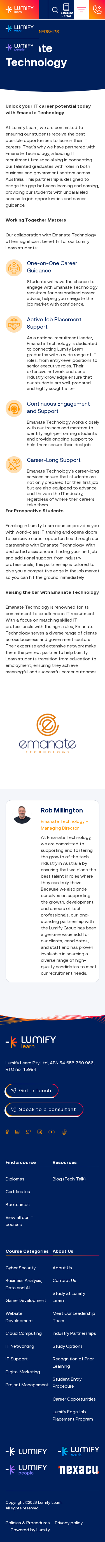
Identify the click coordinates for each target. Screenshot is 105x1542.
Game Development (26, 1300)
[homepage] (20, 9)
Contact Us (64, 1280)
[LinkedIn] (17, 1131)
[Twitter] (28, 1131)
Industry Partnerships (74, 1333)
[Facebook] (7, 1131)
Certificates (18, 1191)
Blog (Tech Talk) (69, 1178)
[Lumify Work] (19, 28)
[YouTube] (51, 1131)
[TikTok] (64, 1131)
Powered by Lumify (30, 1529)
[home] (31, 1041)
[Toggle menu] (81, 9)
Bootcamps (18, 1204)
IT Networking (20, 1346)
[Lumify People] (19, 47)
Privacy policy (69, 1522)
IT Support (17, 1358)
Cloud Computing (24, 1333)
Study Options (68, 1346)
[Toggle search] (55, 10)
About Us (62, 1267)
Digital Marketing (23, 1371)
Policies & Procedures (28, 1522)
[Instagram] (40, 1131)
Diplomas (15, 1178)
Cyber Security (21, 1267)
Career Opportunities (74, 1398)
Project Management (27, 1384)
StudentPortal (66, 14)
